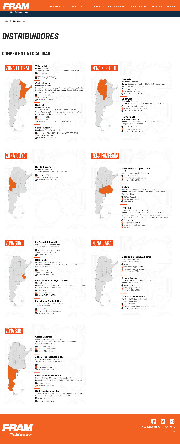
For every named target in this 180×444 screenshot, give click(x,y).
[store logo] (16, 8)
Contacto (169, 427)
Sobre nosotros (151, 427)
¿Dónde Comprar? (138, 6)
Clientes (171, 6)
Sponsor (97, 6)
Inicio (6, 21)
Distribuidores (116, 6)
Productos (76, 6)
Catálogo (157, 6)
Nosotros (56, 6)
